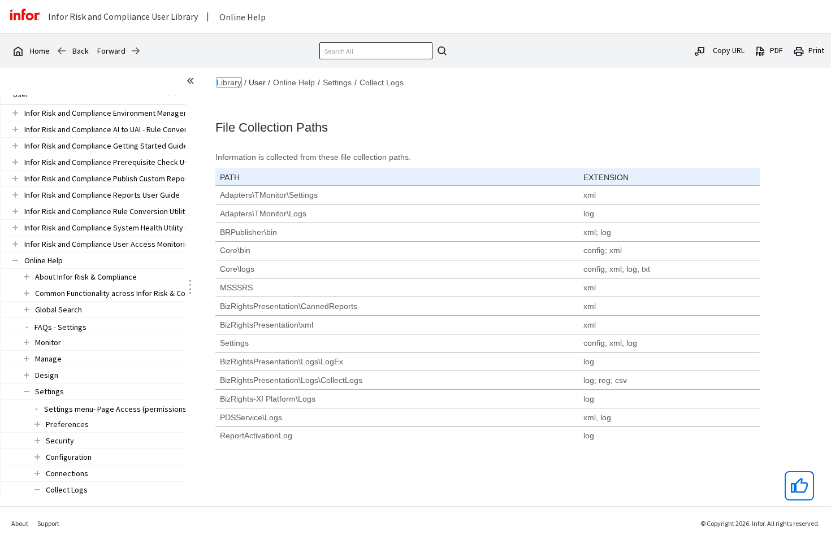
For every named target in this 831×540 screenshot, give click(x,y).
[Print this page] (799, 50)
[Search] (440, 50)
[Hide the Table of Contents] (192, 82)
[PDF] (760, 50)
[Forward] (135, 50)
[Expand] (15, 113)
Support (48, 523)
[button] (124, 113)
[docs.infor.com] (17, 50)
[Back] (61, 50)
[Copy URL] (700, 50)
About (19, 523)
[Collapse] (15, 260)
